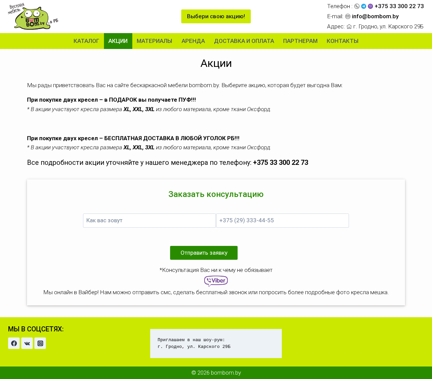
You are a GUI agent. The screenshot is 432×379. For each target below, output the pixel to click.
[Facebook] (14, 343)
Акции (118, 40)
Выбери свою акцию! (216, 16)
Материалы (154, 40)
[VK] (27, 343)
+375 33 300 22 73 (399, 6)
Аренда (193, 40)
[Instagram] (40, 343)
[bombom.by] (33, 16)
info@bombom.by (375, 16)
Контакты (342, 40)
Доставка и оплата (244, 40)
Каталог (86, 40)
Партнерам (300, 40)
